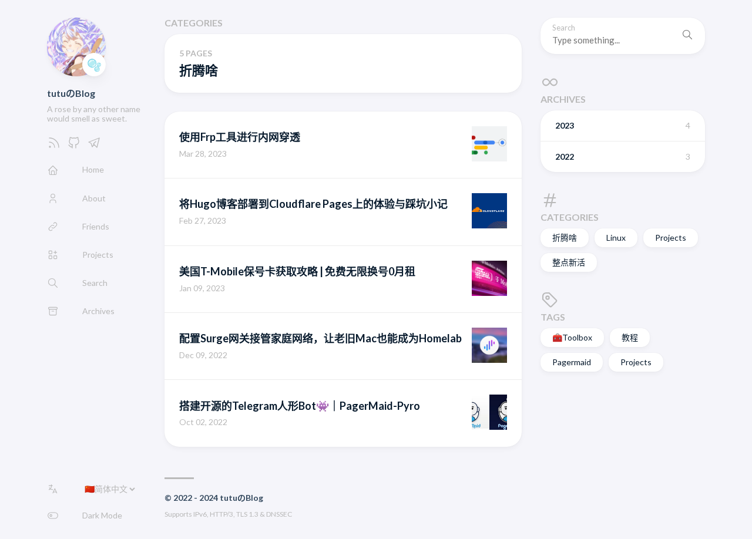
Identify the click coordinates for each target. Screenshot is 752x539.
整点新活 (568, 262)
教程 (630, 337)
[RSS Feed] (54, 145)
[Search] (687, 36)
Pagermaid (571, 362)
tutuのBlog (71, 93)
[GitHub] (74, 145)
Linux (616, 237)
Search (563, 27)
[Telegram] (94, 145)
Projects (670, 237)
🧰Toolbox (572, 337)
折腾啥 (564, 237)
